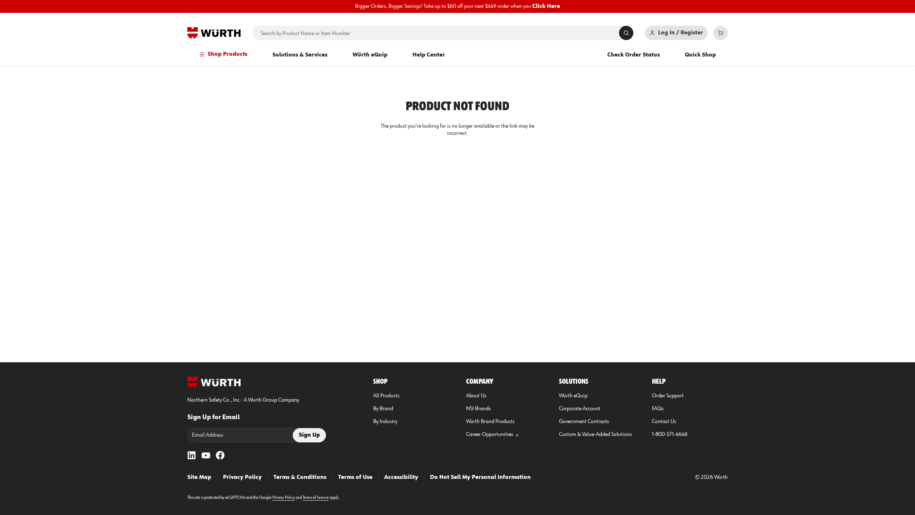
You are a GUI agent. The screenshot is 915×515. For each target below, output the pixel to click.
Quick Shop (700, 55)
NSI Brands (478, 409)
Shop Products (227, 54)
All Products (386, 396)
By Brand (383, 409)
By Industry (385, 422)
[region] (457, 6)
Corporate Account (579, 409)
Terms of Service (316, 498)
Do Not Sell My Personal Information (480, 477)
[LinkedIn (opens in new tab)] (191, 455)
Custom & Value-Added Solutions (595, 434)
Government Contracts (584, 422)
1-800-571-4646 (670, 434)
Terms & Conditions (299, 477)
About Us (476, 396)
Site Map (199, 477)
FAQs (658, 409)
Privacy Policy (242, 477)
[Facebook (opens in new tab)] (220, 455)
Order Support (668, 396)
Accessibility (401, 477)
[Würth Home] (214, 33)
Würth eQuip (369, 55)
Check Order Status (633, 55)
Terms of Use (355, 477)
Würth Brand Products (490, 422)
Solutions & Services (299, 55)
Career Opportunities (489, 434)
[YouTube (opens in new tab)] (206, 455)
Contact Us (664, 422)
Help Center (428, 55)
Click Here (546, 6)
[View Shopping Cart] (720, 33)
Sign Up (309, 435)
